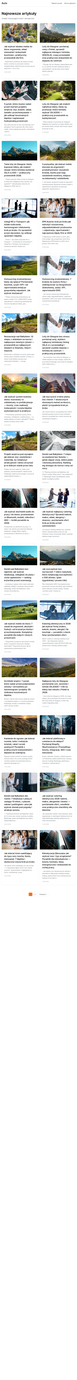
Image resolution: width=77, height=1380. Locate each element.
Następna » (43, 894)
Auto (4, 3)
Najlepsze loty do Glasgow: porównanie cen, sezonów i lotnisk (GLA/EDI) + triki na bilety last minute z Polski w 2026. (55, 687)
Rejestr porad (57, 3)
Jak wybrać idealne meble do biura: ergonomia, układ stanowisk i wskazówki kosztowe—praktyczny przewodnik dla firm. (18, 52)
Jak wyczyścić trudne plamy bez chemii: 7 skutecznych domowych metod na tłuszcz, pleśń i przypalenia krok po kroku (56, 402)
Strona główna (69, 3)
